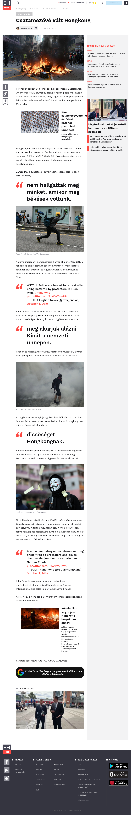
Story (56, 769)
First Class (41, 780)
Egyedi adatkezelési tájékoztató (86, 786)
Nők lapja (58, 780)
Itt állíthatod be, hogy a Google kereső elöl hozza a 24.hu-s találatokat (53, 672)
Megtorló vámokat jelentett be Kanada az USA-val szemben (107, 128)
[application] (50, 710)
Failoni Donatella (77, 3)
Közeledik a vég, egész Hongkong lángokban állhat (69, 615)
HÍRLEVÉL (81, 769)
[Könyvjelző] (5, 101)
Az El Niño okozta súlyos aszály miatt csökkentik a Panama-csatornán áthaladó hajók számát (108, 139)
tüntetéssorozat (52, 9)
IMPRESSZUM (83, 775)
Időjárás (62, 3)
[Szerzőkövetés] (36, 28)
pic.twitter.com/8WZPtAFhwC (47, 565)
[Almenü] (16, 3)
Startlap (39, 764)
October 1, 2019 (37, 303)
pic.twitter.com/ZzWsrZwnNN (47, 296)
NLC (37, 790)
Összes (111, 46)
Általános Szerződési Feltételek (87, 794)
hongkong (22, 9)
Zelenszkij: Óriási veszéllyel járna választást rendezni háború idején (106, 148)
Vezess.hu (40, 775)
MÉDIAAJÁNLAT (83, 800)
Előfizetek (114, 3)
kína (66, 9)
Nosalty (39, 785)
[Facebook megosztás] (5, 87)
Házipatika (58, 764)
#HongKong (42, 292)
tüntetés (35, 9)
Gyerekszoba (59, 775)
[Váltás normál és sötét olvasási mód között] (102, 2)
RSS (79, 764)
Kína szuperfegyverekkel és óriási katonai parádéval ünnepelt (70, 121)
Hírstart (39, 769)
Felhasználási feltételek (89, 780)
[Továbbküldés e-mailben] (5, 94)
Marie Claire (59, 785)
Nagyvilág (24, 14)
